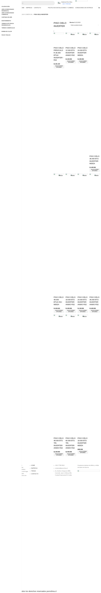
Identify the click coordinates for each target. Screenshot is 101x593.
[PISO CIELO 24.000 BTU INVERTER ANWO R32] (83, 232)
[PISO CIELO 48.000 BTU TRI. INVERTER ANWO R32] (59, 373)
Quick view (56, 45)
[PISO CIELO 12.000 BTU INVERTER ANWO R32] (71, 37)
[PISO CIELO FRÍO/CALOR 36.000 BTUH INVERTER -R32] (59, 37)
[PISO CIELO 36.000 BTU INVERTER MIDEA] (94, 91)
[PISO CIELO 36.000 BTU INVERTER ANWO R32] (94, 232)
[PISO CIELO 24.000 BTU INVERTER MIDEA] (83, 37)
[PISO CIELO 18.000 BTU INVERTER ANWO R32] (71, 232)
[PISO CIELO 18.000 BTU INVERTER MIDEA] (83, 373)
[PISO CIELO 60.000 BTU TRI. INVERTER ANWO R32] (71, 373)
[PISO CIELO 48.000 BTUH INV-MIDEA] (59, 232)
